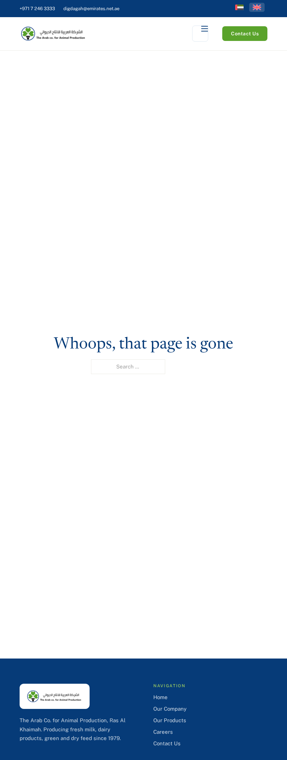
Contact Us (245, 33)
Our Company (170, 709)
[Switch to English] (257, 7)
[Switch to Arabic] (239, 7)
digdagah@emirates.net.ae (91, 8)
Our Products (169, 720)
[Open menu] (200, 34)
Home (160, 697)
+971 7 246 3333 (37, 8)
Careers (163, 732)
